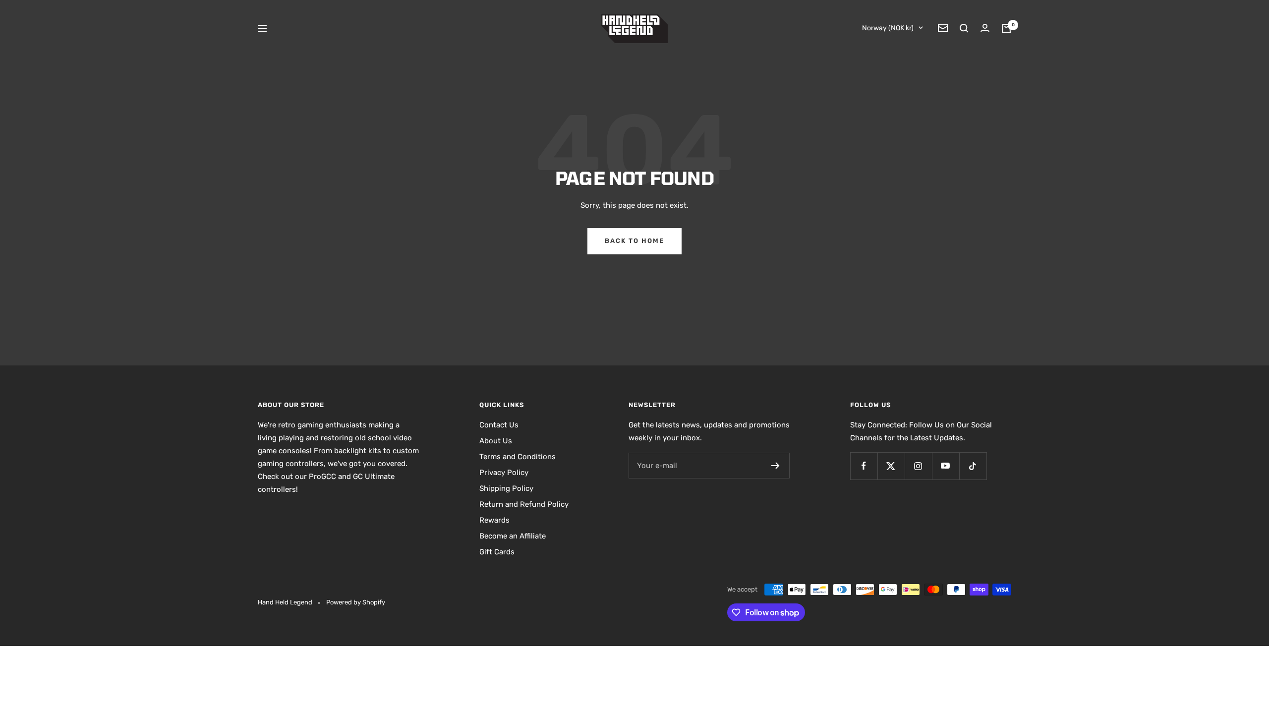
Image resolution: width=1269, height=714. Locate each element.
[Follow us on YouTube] (945, 465)
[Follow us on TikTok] (972, 465)
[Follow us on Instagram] (918, 465)
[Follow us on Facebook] (863, 465)
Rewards (494, 520)
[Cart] (1006, 28)
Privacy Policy (503, 472)
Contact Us (499, 424)
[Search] (964, 28)
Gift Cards (497, 551)
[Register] (775, 465)
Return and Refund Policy (524, 504)
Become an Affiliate (512, 536)
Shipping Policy (506, 488)
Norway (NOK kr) (888, 28)
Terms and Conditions (517, 456)
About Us (495, 440)
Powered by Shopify (355, 602)
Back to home (634, 240)
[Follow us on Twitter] (891, 465)
